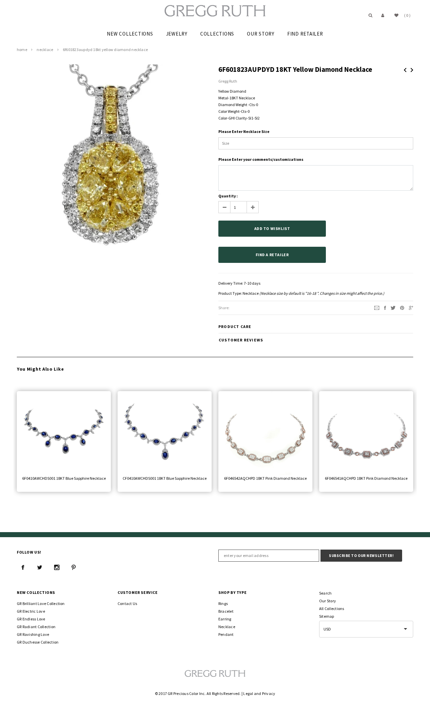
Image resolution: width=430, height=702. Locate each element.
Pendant (226, 634)
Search (325, 593)
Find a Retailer (272, 254)
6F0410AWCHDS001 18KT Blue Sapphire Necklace (64, 478)
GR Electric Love (31, 611)
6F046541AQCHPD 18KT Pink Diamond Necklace (366, 478)
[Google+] (411, 307)
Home (22, 49)
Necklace (45, 49)
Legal (248, 693)
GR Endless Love (31, 618)
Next (412, 70)
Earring (224, 618)
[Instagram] (57, 567)
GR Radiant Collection (36, 626)
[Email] (376, 307)
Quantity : (228, 195)
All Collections (331, 608)
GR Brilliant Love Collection (41, 603)
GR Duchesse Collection (37, 642)
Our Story (327, 600)
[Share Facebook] (385, 307)
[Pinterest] (402, 307)
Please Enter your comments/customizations (260, 159)
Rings (223, 603)
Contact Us (127, 603)
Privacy (268, 693)
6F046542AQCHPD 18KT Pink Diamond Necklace (265, 478)
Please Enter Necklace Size (243, 131)
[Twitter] (393, 307)
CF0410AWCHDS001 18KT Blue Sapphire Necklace (165, 478)
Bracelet (225, 611)
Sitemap (326, 616)
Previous (405, 70)
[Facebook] (23, 567)
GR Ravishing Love (33, 634)
